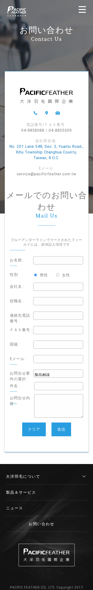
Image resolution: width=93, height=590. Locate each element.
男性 (44, 275)
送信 (61, 429)
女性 (66, 275)
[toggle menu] (82, 9)
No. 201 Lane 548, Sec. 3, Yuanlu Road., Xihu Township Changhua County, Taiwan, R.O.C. (46, 152)
